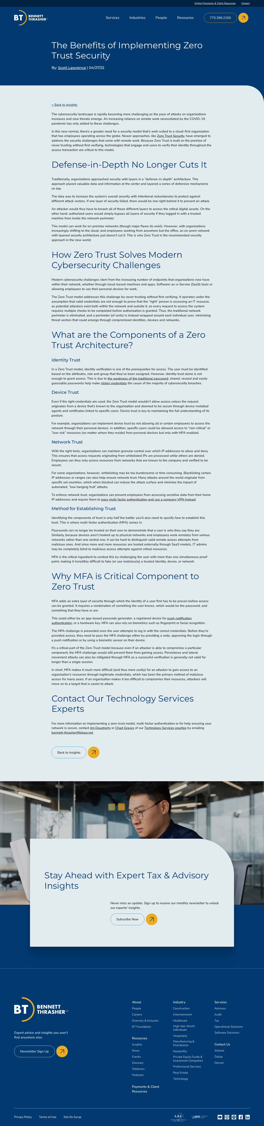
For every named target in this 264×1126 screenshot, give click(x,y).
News (136, 1051)
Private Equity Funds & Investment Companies (188, 1059)
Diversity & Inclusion (145, 1021)
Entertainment (182, 1015)
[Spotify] (234, 1117)
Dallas (218, 1057)
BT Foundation (141, 1027)
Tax (216, 1021)
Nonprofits (180, 1051)
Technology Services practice (165, 728)
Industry (179, 1002)
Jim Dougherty (100, 728)
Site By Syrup (72, 1117)
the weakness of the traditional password (138, 378)
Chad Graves (124, 728)
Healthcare (180, 1021)
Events (136, 1057)
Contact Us (222, 1044)
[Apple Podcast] (227, 1117)
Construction (181, 1008)
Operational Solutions (228, 1027)
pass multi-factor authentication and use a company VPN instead (148, 499)
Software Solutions (226, 1033)
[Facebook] (241, 1117)
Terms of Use (47, 1117)
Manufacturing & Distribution (183, 1043)
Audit (218, 1015)
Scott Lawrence (72, 68)
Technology (180, 1079)
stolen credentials (114, 383)
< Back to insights (64, 105)
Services (112, 17)
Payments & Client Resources (145, 1089)
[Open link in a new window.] (178, 1117)
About (136, 1002)
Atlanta (219, 1051)
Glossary (137, 1063)
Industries (137, 17)
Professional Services (187, 1067)
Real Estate (180, 1073)
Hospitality (180, 1036)
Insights (137, 1044)
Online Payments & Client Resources (215, 3)
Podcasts (138, 1075)
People (161, 17)
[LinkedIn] (247, 1117)
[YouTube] (220, 1117)
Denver (219, 1063)
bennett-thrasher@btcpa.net (72, 732)
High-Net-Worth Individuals (184, 1028)
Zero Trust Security (170, 136)
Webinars (138, 1069)
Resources (185, 17)
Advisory (220, 1008)
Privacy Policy (23, 1117)
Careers (245, 3)
